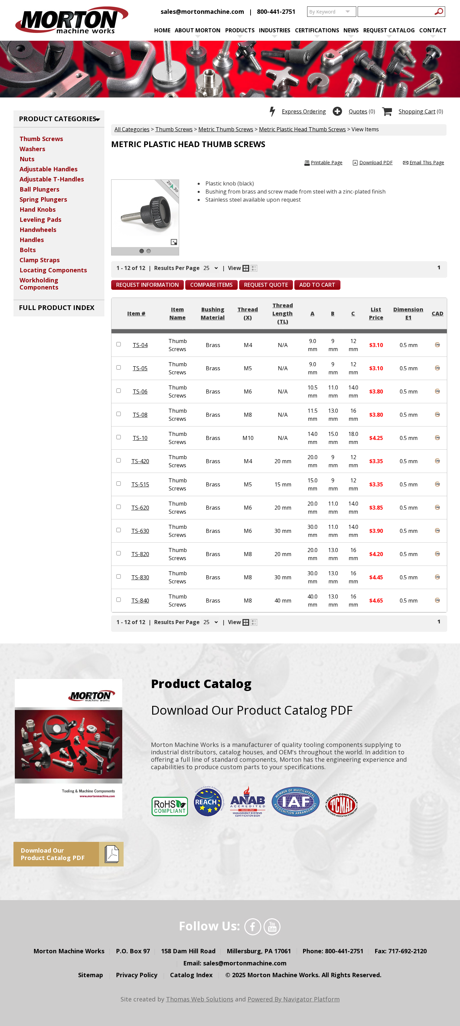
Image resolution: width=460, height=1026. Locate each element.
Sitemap (90, 975)
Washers (32, 149)
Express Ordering (304, 111)
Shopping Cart (417, 111)
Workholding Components (39, 283)
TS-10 (140, 438)
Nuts (27, 159)
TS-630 (140, 531)
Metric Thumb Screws (225, 129)
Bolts (28, 250)
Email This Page (426, 163)
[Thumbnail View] (245, 268)
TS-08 (140, 414)
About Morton (198, 30)
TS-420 (140, 461)
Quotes (358, 111)
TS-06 (140, 391)
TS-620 (140, 507)
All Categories (132, 129)
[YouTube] (272, 926)
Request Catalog (389, 30)
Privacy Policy (136, 975)
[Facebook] (252, 926)
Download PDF (376, 163)
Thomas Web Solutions (199, 999)
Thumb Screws (174, 129)
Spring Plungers (43, 199)
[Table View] (254, 268)
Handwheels (38, 230)
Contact (433, 30)
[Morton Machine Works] (72, 20)
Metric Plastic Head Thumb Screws (302, 129)
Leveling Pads (40, 219)
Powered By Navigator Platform (294, 999)
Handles (32, 240)
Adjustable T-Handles (52, 179)
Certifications (317, 30)
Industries (274, 30)
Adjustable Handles (48, 169)
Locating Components (53, 270)
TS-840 (140, 600)
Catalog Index (191, 975)
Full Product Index (56, 307)
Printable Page (326, 163)
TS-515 (140, 484)
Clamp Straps (40, 260)
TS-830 (140, 577)
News (351, 30)
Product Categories (57, 118)
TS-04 (140, 345)
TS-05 (140, 368)
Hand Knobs (38, 209)
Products (240, 30)
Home (162, 30)
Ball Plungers (39, 189)
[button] (147, 285)
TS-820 (140, 554)
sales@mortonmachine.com (202, 11)
